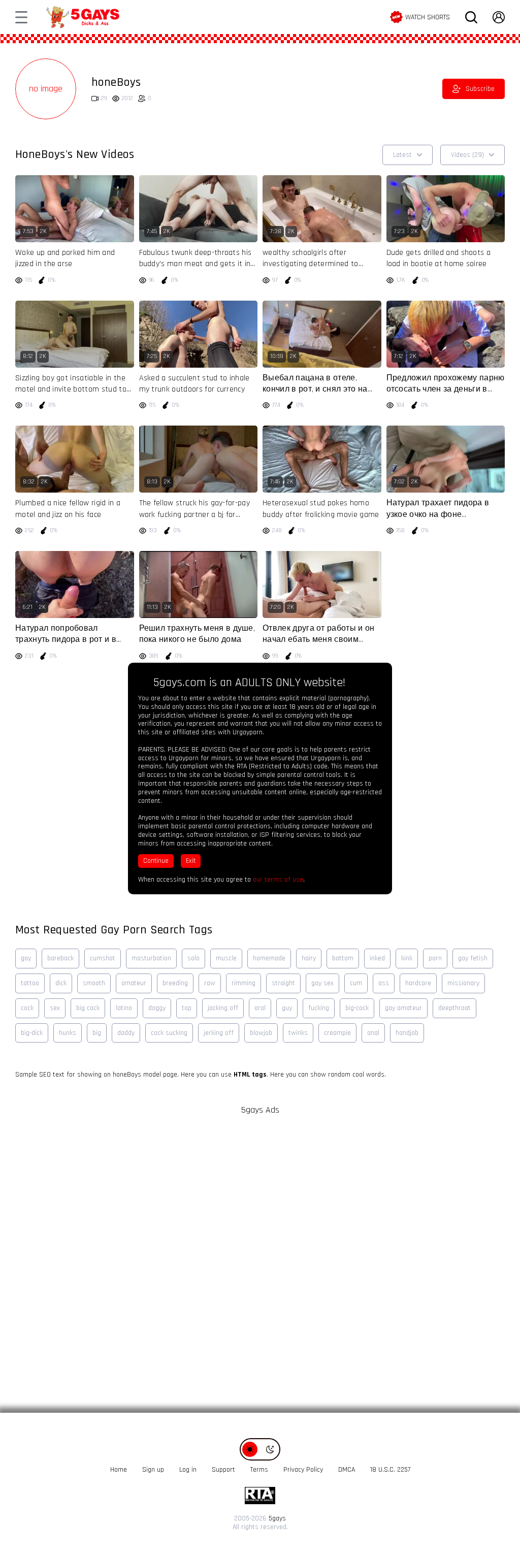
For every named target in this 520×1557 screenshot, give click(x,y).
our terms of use (278, 879)
